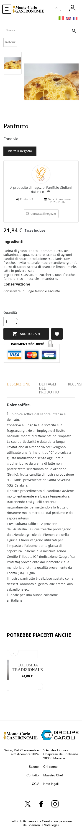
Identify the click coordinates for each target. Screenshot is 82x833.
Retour (10, 42)
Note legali (51, 784)
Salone (34, 766)
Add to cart (26, 334)
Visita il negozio (20, 151)
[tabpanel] (22, 672)
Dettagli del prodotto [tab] (49, 388)
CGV (35, 784)
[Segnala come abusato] (48, 192)
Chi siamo (50, 766)
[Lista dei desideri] (61, 8)
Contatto (32, 775)
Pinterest (40, 139)
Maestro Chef (53, 775)
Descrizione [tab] (18, 384)
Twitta (32, 139)
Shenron (34, 825)
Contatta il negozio (43, 214)
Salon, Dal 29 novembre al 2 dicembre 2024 (21, 752)
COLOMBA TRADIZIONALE (28, 667)
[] (39, 686)
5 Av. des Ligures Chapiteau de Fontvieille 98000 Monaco (60, 754)
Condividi (25, 139)
